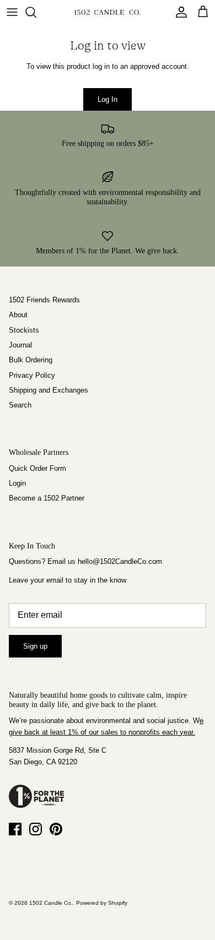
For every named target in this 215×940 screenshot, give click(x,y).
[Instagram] (35, 829)
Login (17, 483)
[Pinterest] (56, 829)
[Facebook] (15, 829)
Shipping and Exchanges (48, 390)
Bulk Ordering (30, 360)
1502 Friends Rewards (44, 300)
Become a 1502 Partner (46, 498)
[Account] (178, 12)
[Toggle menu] (12, 12)
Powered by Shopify (101, 903)
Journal (20, 345)
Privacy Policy (32, 375)
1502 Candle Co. (51, 903)
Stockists (24, 330)
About (18, 315)
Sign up (35, 646)
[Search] (36, 12)
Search (20, 405)
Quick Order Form (37, 468)
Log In (107, 99)
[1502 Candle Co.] (107, 12)
